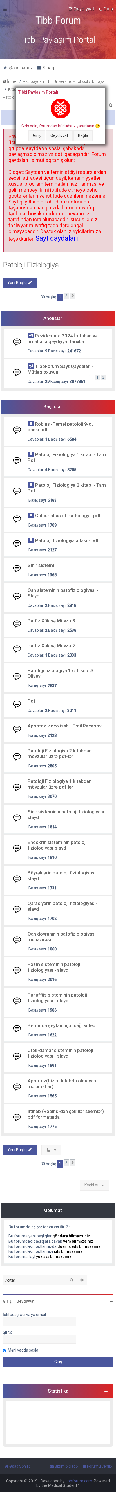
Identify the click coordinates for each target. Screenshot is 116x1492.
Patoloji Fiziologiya (31, 265)
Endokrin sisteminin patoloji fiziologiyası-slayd (57, 845)
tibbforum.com (78, 1481)
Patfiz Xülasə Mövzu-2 (51, 645)
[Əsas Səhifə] (58, 20)
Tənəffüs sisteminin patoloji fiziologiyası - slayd (57, 997)
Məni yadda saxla (23, 1350)
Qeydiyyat (59, 135)
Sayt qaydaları (56, 238)
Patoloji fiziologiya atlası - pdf (67, 540)
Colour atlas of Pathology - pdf (68, 515)
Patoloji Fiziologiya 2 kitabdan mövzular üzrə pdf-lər (60, 753)
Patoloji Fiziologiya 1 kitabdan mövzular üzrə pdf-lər (60, 784)
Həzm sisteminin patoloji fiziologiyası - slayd (54, 967)
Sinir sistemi (41, 565)
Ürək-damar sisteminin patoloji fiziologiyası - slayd (60, 1053)
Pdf (31, 701)
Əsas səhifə (21, 67)
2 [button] (66, 296)
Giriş (37, 135)
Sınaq (47, 67)
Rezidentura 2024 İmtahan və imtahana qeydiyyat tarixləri (62, 338)
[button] (72, 296)
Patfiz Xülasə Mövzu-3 (51, 620)
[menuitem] (106, 9)
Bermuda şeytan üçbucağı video (61, 1025)
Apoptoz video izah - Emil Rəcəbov (64, 726)
